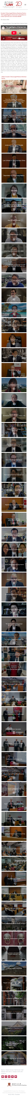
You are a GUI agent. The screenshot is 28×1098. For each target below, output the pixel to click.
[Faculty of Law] (13, 5)
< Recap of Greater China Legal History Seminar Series (14, 23)
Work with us (9, 1071)
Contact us (3, 1073)
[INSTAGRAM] (6, 1076)
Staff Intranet (17, 1070)
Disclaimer (10, 1079)
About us (3, 1070)
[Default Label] (9, 1076)
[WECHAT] (12, 1076)
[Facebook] (2, 1076)
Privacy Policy (4, 1079)
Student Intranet (10, 1070)
